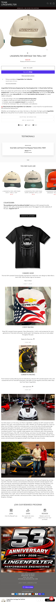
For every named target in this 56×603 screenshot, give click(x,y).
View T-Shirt (28, 283)
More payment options (28, 75)
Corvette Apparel (28, 215)
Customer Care (27, 591)
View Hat (28, 342)
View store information (11, 83)
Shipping (22, 61)
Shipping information (28, 117)
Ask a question (28, 120)
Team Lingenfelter (9, 3)
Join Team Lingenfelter (27, 582)
